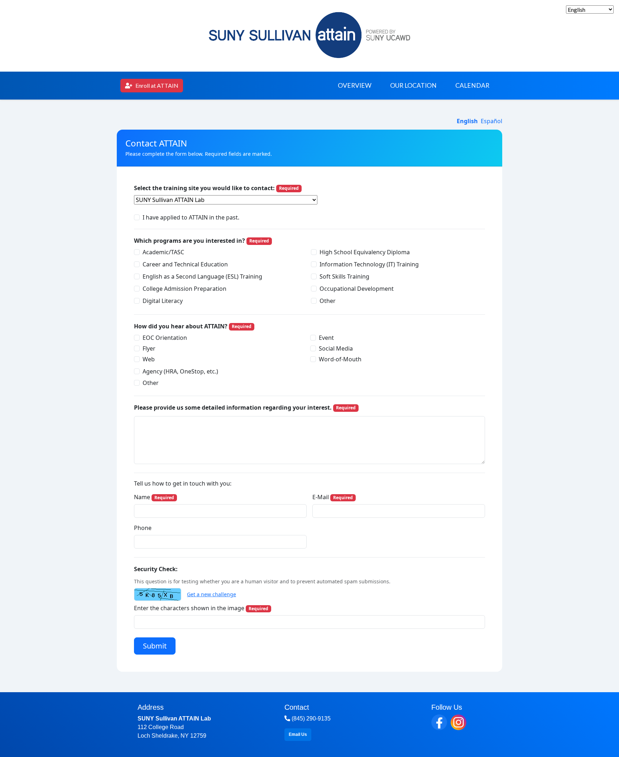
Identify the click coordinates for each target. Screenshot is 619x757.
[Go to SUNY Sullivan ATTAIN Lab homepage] (309, 33)
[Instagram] (458, 722)
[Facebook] (439, 722)
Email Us (298, 734)
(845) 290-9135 (310, 718)
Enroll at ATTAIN (151, 87)
